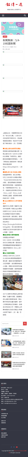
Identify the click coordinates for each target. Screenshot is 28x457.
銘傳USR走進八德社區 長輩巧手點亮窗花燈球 (18, 353)
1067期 (5, 49)
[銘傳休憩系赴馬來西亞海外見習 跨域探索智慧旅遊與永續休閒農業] (6, 366)
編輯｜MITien (13, 46)
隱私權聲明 (4, 433)
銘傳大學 (3, 421)
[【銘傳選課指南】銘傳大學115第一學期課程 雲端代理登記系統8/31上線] (6, 344)
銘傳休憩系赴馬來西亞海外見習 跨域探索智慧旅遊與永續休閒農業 (19, 364)
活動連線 (5, 36)
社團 (9, 49)
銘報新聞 (3, 422)
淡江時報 (3, 417)
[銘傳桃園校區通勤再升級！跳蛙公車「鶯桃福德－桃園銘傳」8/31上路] (6, 333)
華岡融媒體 (4, 415)
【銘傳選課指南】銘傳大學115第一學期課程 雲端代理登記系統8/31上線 (19, 343)
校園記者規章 (4, 435)
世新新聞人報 (4, 413)
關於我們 (3, 437)
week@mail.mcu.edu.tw (10, 403)
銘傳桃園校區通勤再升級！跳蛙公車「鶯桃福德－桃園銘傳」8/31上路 (19, 331)
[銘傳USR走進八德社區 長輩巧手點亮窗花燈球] (6, 355)
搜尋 (25, 323)
